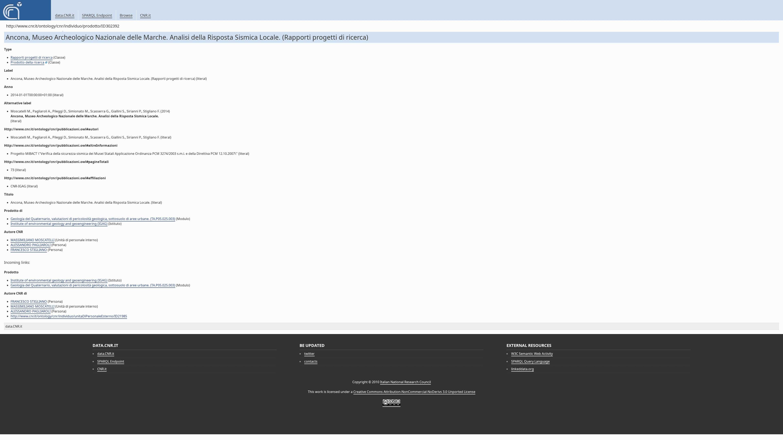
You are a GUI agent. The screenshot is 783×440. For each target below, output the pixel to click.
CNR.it (145, 15)
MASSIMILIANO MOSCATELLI (32, 240)
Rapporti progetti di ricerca (32, 57)
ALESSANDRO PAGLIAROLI (31, 245)
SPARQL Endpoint (97, 15)
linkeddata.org (522, 369)
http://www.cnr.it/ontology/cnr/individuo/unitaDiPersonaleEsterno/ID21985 (69, 316)
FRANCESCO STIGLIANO (29, 250)
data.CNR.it (64, 15)
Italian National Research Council (405, 382)
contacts (310, 361)
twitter (309, 353)
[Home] (25, 10)
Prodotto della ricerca (27, 62)
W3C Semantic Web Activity (532, 353)
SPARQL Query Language (530, 361)
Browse (126, 15)
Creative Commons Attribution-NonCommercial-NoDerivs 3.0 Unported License (414, 391)
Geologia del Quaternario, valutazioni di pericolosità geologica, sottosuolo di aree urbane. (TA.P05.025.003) (93, 219)
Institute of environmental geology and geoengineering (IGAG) (59, 223)
